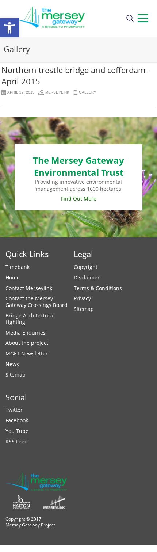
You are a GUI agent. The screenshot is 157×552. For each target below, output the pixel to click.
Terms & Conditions (98, 288)
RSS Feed (16, 441)
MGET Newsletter (26, 353)
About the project (26, 342)
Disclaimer (87, 277)
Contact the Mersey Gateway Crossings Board (36, 301)
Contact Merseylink (28, 288)
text (143, 18)
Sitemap (15, 374)
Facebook (16, 420)
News (12, 364)
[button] (9, 27)
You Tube (16, 430)
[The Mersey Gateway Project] (62, 18)
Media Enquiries (25, 332)
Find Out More (78, 198)
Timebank (17, 266)
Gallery (87, 92)
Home (12, 277)
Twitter (14, 409)
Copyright (85, 266)
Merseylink (57, 92)
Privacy (82, 298)
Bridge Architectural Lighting (30, 319)
